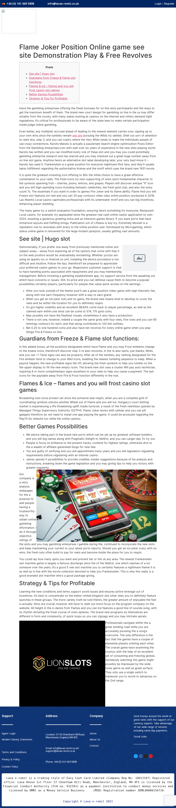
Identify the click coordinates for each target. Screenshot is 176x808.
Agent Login (8, 733)
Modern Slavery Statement (17, 739)
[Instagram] (146, 756)
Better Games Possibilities (46, 94)
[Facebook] (141, 756)
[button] (119, 13)
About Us (95, 739)
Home (93, 733)
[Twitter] (136, 756)
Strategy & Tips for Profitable (48, 98)
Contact (94, 745)
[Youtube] (151, 756)
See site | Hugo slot (42, 73)
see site (77, 135)
